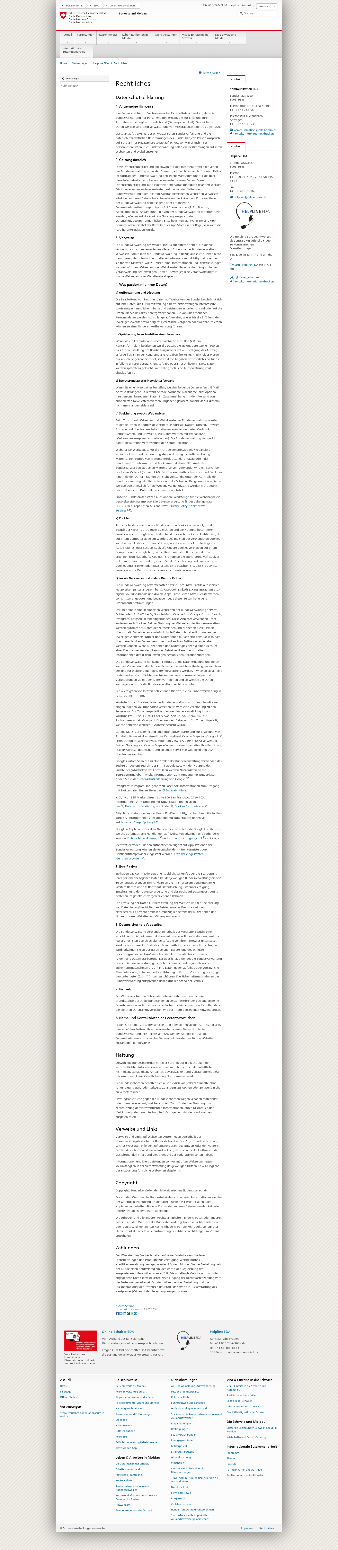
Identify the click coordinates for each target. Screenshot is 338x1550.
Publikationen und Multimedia (245, 1475)
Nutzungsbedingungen (184, 838)
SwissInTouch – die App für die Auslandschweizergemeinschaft (190, 1517)
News (63, 1386)
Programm (233, 1452)
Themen (231, 1458)
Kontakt (234, 79)
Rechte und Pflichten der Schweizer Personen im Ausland (136, 1497)
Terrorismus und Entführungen (134, 1414)
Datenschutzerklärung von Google (161, 779)
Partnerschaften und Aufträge (244, 1469)
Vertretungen (85, 34)
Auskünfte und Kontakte (241, 1395)
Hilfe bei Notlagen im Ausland (189, 1408)
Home (63, 63)
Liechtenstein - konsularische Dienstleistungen (188, 1470)
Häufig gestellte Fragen (129, 1408)
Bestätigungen (179, 1429)
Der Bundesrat (74, 5)
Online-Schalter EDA (118, 1332)
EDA (96, 5)
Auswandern (123, 1504)
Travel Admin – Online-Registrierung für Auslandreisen (194, 1479)
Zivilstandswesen (181, 1504)
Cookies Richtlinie (186, 806)
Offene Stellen (68, 1397)
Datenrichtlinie (176, 790)
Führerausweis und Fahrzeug (188, 1403)
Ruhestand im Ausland (129, 1475)
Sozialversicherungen (183, 1434)
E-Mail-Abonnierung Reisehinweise (136, 1442)
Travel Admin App (126, 1448)
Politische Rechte (181, 1397)
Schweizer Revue (181, 1492)
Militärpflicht (179, 1446)
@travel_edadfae (247, 277)
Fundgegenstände (181, 1440)
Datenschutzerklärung (140, 806)
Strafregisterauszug (182, 1451)
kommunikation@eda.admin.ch (255, 130)
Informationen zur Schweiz (243, 1406)
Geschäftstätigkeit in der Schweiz (246, 1412)
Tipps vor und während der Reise (135, 1397)
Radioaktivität (124, 1425)
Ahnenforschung (181, 1457)
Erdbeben (121, 1419)
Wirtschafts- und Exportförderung (247, 1437)
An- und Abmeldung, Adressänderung (193, 1386)
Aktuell (67, 34)
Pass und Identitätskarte (185, 1391)
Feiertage (65, 1391)
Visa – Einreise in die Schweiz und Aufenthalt (246, 1388)
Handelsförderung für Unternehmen (192, 1509)
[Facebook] (117, 1313)
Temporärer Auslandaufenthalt (134, 1510)
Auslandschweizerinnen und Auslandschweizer (132, 1488)
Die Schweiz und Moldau (225, 36)
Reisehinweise (108, 34)
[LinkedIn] (125, 1313)
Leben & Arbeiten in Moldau (135, 36)
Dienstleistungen (166, 34)
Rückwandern (124, 1480)
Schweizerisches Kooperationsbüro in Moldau (82, 1415)
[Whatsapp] (132, 1313)
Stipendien (177, 1462)
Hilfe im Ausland (125, 1431)
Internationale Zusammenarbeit (74, 50)
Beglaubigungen (181, 1423)
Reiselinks (121, 1436)
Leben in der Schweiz (239, 1401)
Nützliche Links (180, 1487)
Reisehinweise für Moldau (131, 1386)
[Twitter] (121, 1313)
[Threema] (128, 1313)
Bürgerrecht (178, 1498)
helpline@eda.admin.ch (250, 197)
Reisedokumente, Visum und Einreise (137, 1403)
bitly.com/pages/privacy (137, 822)
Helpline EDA (101, 63)
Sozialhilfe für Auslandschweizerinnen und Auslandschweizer (196, 1416)
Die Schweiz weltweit (122, 5)
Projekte (231, 1464)
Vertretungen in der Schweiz (132, 1463)
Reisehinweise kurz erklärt (131, 1391)
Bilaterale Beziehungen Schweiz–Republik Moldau (252, 1429)
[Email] (135, 1313)
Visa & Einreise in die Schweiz (195, 36)
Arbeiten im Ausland (128, 1469)
